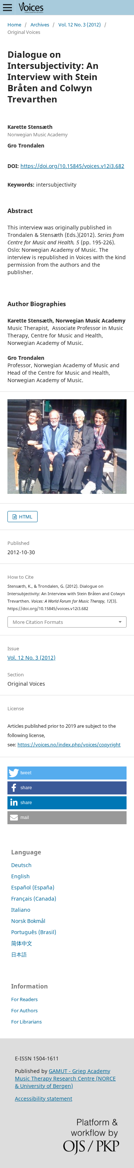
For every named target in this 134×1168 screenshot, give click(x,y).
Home (14, 24)
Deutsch (21, 865)
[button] (67, 773)
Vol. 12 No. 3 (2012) (79, 24)
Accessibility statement (43, 1098)
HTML (25, 516)
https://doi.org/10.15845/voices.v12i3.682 (72, 165)
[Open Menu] (7, 7)
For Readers (24, 999)
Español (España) (32, 887)
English (20, 876)
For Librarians (26, 1021)
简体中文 (21, 943)
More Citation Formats (38, 622)
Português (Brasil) (33, 932)
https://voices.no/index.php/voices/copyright (69, 744)
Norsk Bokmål (28, 920)
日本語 (19, 954)
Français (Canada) (33, 898)
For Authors (24, 1010)
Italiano (20, 909)
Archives (40, 24)
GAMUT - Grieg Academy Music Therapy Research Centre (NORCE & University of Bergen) (65, 1078)
